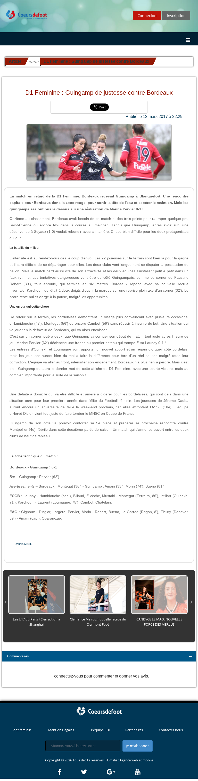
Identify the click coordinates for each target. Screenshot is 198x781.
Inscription (176, 15)
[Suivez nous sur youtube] (138, 772)
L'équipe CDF (101, 730)
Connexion (146, 15)
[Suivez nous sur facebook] (68, 772)
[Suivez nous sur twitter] (93, 772)
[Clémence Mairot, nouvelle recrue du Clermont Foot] (98, 594)
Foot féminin (21, 730)
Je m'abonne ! (137, 745)
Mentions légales (61, 730)
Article (15, 61)
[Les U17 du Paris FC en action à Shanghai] (36, 594)
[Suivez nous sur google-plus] (120, 772)
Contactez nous (171, 730)
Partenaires (134, 730)
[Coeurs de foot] (24, 10)
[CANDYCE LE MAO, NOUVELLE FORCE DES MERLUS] (159, 594)
